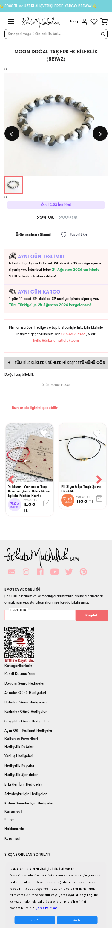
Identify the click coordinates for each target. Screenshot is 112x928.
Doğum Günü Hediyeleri (24, 683)
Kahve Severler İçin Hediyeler (29, 803)
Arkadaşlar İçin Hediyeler (25, 794)
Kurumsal (12, 838)
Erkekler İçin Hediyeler (23, 784)
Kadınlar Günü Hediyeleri (26, 711)
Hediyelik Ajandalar (21, 775)
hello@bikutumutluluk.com (56, 340)
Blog (74, 21)
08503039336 (73, 334)
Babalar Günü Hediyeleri (25, 702)
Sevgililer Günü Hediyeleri (26, 721)
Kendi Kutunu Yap (19, 674)
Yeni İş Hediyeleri (18, 756)
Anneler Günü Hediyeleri (25, 693)
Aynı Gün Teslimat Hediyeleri (28, 730)
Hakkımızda (14, 829)
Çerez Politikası (47, 908)
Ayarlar (77, 920)
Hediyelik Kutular (19, 746)
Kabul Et (35, 920)
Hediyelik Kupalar (19, 765)
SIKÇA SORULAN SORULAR (27, 854)
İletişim (10, 819)
